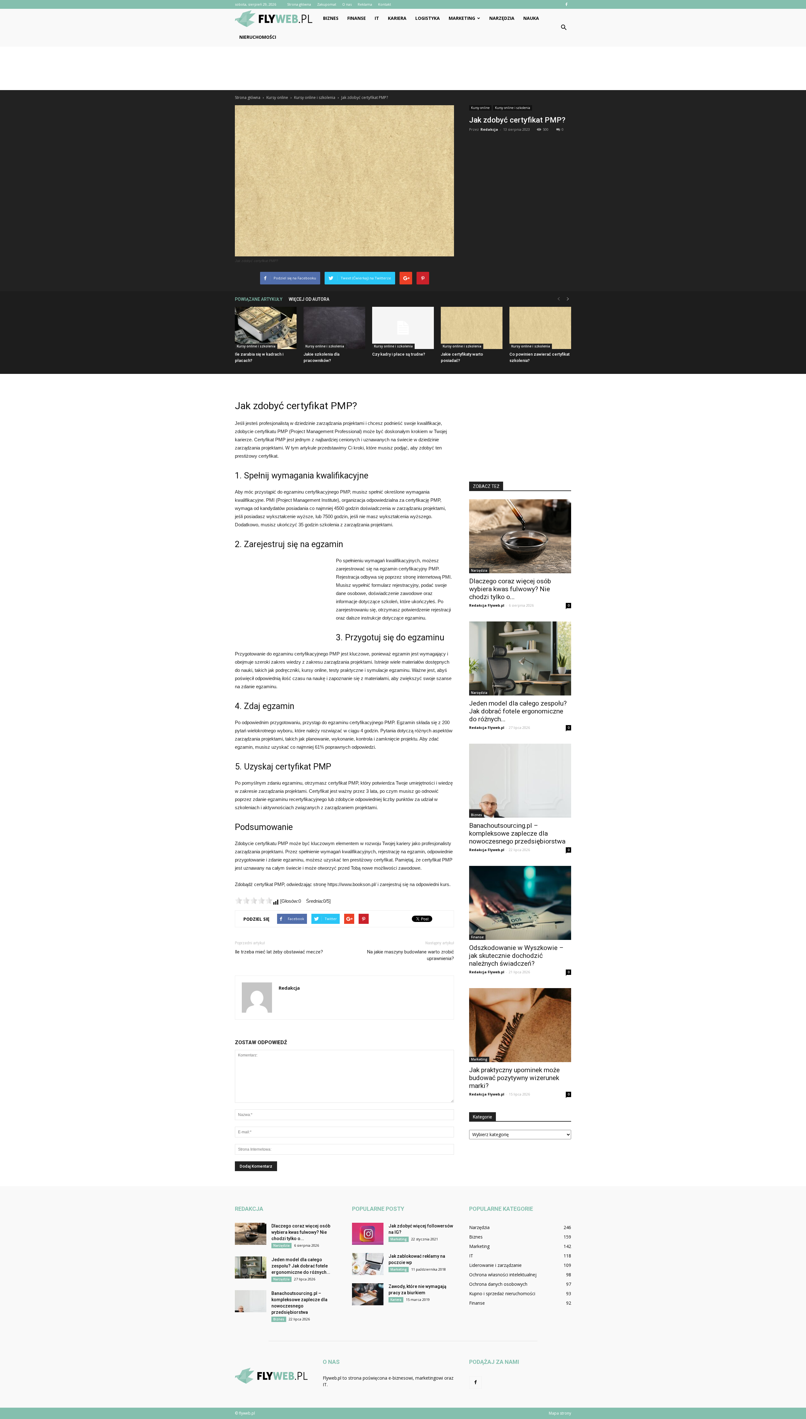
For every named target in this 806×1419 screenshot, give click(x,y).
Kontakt (384, 4)
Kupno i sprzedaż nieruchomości (502, 1293)
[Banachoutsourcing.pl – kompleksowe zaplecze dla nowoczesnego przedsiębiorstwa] (520, 781)
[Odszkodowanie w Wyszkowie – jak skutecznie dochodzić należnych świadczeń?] (520, 903)
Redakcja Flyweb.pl (486, 605)
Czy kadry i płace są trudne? (398, 354)
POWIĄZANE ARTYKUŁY (258, 299)
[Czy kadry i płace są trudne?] (403, 328)
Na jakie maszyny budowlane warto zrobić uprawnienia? (410, 955)
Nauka (531, 18)
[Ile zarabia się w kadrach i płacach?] (266, 328)
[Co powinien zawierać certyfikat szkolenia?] (540, 328)
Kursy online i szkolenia (512, 108)
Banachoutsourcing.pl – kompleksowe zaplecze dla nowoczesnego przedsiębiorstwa (517, 833)
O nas (347, 4)
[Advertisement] (403, 68)
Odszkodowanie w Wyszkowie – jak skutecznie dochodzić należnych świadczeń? (516, 955)
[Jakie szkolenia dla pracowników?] (334, 328)
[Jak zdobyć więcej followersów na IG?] (367, 1234)
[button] (563, 27)
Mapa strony (560, 1413)
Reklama (365, 4)
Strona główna (299, 4)
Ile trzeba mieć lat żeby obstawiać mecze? (279, 952)
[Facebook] (566, 4)
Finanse (356, 18)
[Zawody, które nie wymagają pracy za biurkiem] (367, 1294)
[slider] (254, 900)
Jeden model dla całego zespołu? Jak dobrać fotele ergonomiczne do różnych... (518, 711)
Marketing (462, 18)
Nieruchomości (257, 37)
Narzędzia (501, 18)
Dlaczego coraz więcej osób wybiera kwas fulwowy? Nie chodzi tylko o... (510, 589)
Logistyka (427, 18)
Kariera (397, 18)
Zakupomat (326, 4)
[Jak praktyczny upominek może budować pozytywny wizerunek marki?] (520, 1025)
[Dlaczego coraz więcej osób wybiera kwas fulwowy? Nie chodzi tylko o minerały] (520, 536)
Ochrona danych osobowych (498, 1284)
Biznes (330, 18)
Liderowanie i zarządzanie (495, 1265)
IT (377, 18)
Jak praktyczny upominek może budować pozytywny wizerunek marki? (514, 1078)
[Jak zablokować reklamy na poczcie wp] (367, 1264)
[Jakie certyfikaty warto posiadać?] (471, 328)
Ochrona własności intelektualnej (502, 1275)
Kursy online (480, 108)
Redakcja (489, 129)
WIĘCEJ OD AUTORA (309, 299)
